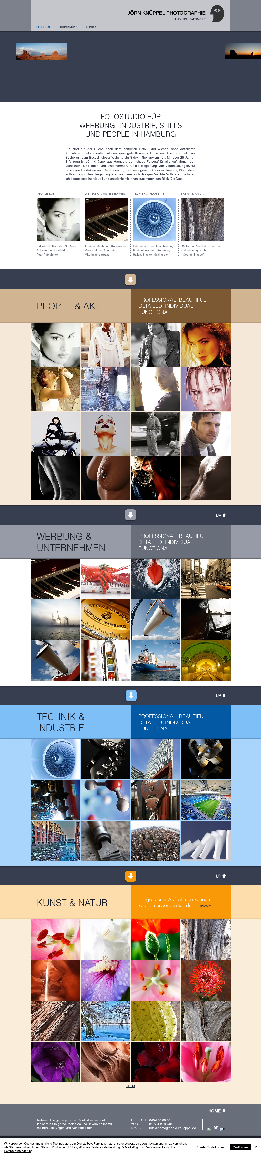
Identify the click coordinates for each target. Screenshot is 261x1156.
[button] (55, 345)
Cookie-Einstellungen (210, 1147)
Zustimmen (240, 1147)
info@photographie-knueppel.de (172, 1128)
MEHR (130, 1086)
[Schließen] (256, 1147)
